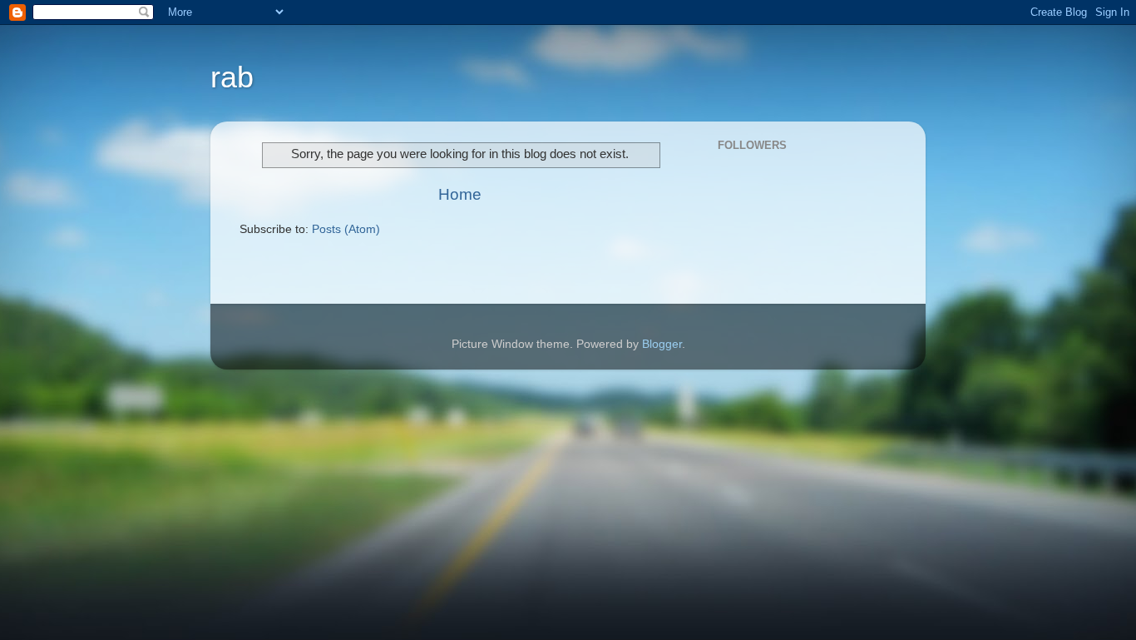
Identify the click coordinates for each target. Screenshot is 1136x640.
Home (460, 194)
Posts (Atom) (346, 229)
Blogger (662, 344)
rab (232, 77)
